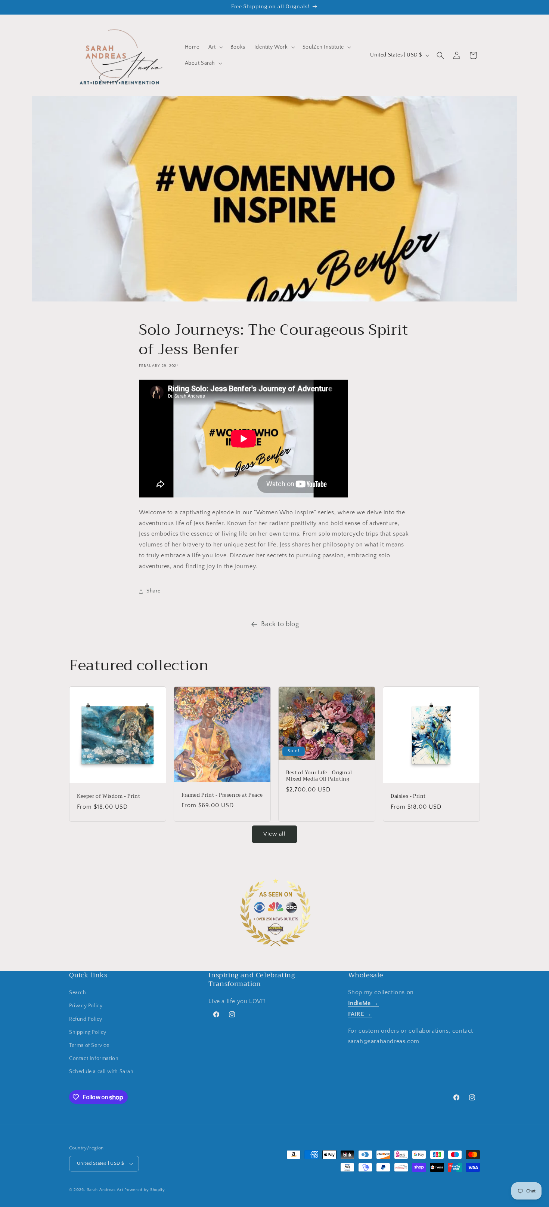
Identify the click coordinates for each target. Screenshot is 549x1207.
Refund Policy (85, 1019)
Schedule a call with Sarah (101, 1072)
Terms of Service (89, 1045)
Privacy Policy (85, 1006)
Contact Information (93, 1059)
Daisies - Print (408, 796)
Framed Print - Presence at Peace (222, 795)
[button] (215, 47)
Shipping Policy (87, 1032)
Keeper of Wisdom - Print (108, 796)
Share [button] (153, 591)
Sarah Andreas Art (105, 1190)
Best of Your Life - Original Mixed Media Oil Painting (319, 776)
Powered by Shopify (144, 1190)
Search (77, 993)
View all (274, 834)
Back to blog (280, 624)
